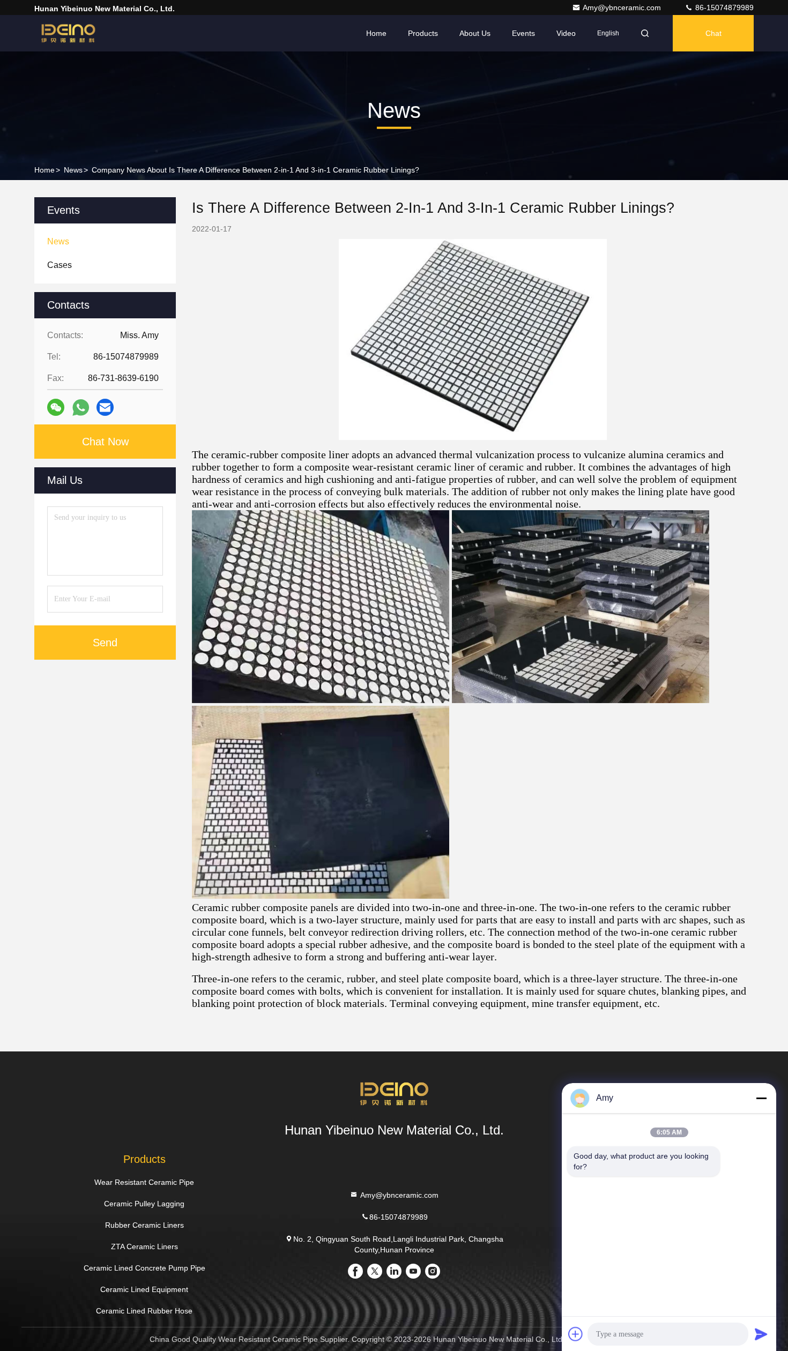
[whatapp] (81, 408)
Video (566, 33)
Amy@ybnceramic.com (623, 7)
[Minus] (761, 1098)
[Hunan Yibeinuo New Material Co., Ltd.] (68, 33)
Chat (713, 33)
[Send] (761, 1334)
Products (423, 33)
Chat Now (105, 441)
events (523, 33)
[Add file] (575, 1334)
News (73, 170)
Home (376, 33)
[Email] (105, 407)
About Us (474, 33)
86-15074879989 (723, 7)
